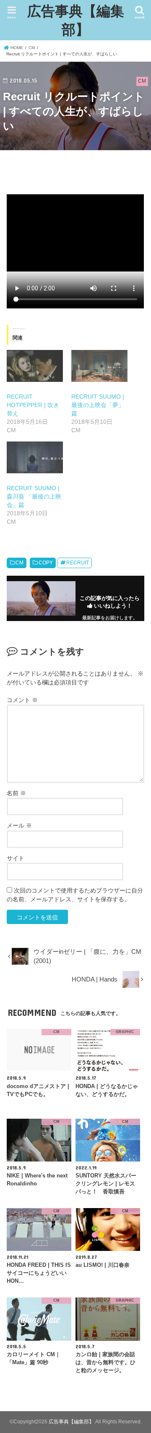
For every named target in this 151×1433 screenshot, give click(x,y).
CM (19, 563)
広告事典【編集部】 (75, 20)
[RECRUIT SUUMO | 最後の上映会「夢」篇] (99, 366)
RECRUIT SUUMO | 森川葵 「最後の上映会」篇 (34, 496)
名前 (16, 793)
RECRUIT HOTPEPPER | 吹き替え (33, 405)
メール (19, 825)
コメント (22, 700)
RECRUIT (77, 563)
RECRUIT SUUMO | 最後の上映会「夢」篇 (97, 405)
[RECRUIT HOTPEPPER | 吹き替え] (35, 366)
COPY (46, 563)
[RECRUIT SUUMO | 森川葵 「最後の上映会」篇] (35, 457)
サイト (15, 858)
